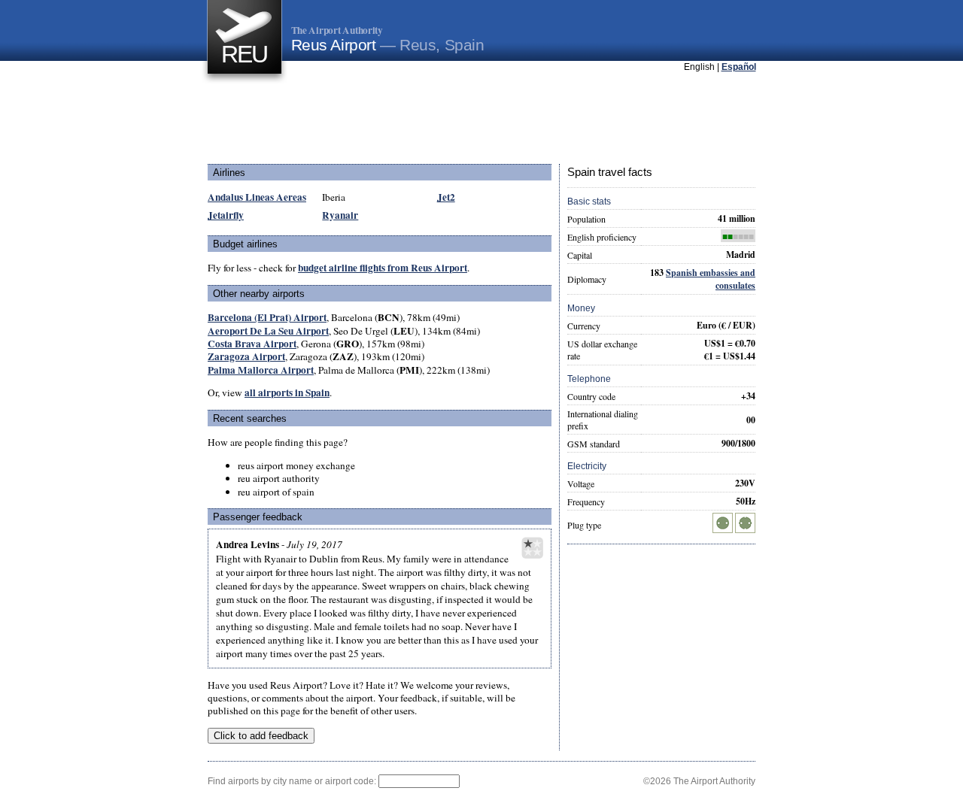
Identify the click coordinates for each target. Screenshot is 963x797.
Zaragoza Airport (246, 356)
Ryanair (340, 215)
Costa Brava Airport (252, 343)
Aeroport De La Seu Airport (268, 330)
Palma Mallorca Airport (261, 369)
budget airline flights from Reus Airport (382, 267)
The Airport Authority (337, 30)
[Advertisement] (481, 119)
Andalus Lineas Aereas (257, 197)
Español (738, 67)
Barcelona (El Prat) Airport (267, 317)
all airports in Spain (287, 392)
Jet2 (446, 197)
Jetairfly (226, 215)
